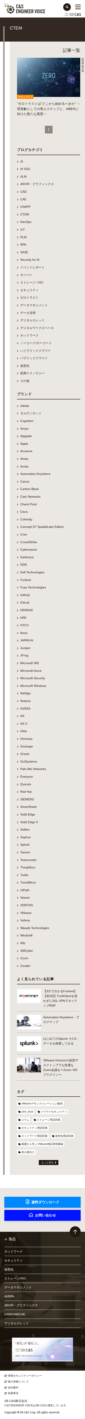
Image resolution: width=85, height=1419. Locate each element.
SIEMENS (27, 799)
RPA (23, 244)
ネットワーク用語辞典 (34, 1135)
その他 (24, 381)
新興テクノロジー (32, 373)
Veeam (25, 897)
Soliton (25, 829)
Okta (23, 731)
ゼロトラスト (29, 297)
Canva (24, 481)
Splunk (25, 844)
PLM (23, 237)
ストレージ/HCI (15, 1278)
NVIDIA (25, 708)
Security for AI (29, 259)
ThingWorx (27, 867)
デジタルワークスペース (37, 328)
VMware (26, 913)
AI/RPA (9, 1296)
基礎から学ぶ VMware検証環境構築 (42, 1144)
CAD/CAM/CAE (14, 1314)
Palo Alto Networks (33, 769)
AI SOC (25, 169)
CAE (23, 199)
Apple (24, 443)
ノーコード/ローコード (36, 343)
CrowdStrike (28, 542)
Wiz (22, 943)
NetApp (25, 693)
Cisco (24, 511)
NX (22, 716)
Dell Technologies (32, 572)
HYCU (24, 625)
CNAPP (25, 206)
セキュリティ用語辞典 (34, 1127)
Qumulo (25, 784)
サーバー (26, 275)
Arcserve (26, 451)
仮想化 (24, 365)
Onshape (26, 746)
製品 (12, 1239)
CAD (23, 191)
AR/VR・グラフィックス (37, 184)
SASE (24, 252)
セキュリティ (29, 290)
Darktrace (27, 557)
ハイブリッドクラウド (35, 350)
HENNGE (26, 610)
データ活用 (28, 313)
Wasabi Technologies (34, 928)
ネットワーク (29, 335)
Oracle (24, 754)
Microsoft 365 (29, 663)
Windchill (26, 935)
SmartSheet (28, 806)
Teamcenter (28, 860)
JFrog (24, 655)
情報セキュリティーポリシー (25, 1375)
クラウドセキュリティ (54, 1111)
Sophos (25, 837)
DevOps (25, 222)
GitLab (24, 602)
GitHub (25, 595)
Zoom (24, 958)
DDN (23, 564)
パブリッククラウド (34, 358)
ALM (23, 176)
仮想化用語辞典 (64, 1135)
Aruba (24, 466)
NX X (23, 723)
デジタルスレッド (32, 320)
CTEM (24, 214)
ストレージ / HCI (31, 282)
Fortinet (25, 580)
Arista (24, 458)
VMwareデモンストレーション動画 (42, 1103)
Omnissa (26, 738)
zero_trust (27, 1111)
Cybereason (28, 549)
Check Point (28, 504)
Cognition (26, 421)
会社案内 (13, 1387)
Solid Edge (27, 814)
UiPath (24, 890)
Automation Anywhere (35, 474)
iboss (23, 633)
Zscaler (25, 966)
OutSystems (28, 761)
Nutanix (25, 701)
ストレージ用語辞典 (48, 1119)
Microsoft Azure (31, 670)
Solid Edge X (29, 822)
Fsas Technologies (33, 587)
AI (21, 161)
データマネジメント (34, 305)
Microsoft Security (32, 678)
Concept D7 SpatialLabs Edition (42, 526)
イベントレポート (32, 267)
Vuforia (25, 920)
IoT (22, 229)
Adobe (24, 406)
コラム (25, 1119)
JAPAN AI (26, 640)
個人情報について (18, 1381)
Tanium (25, 852)
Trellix (24, 875)
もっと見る (47, 1162)
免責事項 (13, 1393)
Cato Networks (30, 496)
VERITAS (26, 905)
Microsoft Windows (33, 686)
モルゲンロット (31, 413)
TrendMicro (28, 882)
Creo (23, 534)
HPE (23, 617)
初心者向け (27, 1152)
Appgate (26, 436)
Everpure (26, 776)
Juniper (25, 648)
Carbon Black (29, 489)
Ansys (24, 428)
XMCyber (26, 950)
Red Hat (26, 791)
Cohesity (26, 519)
